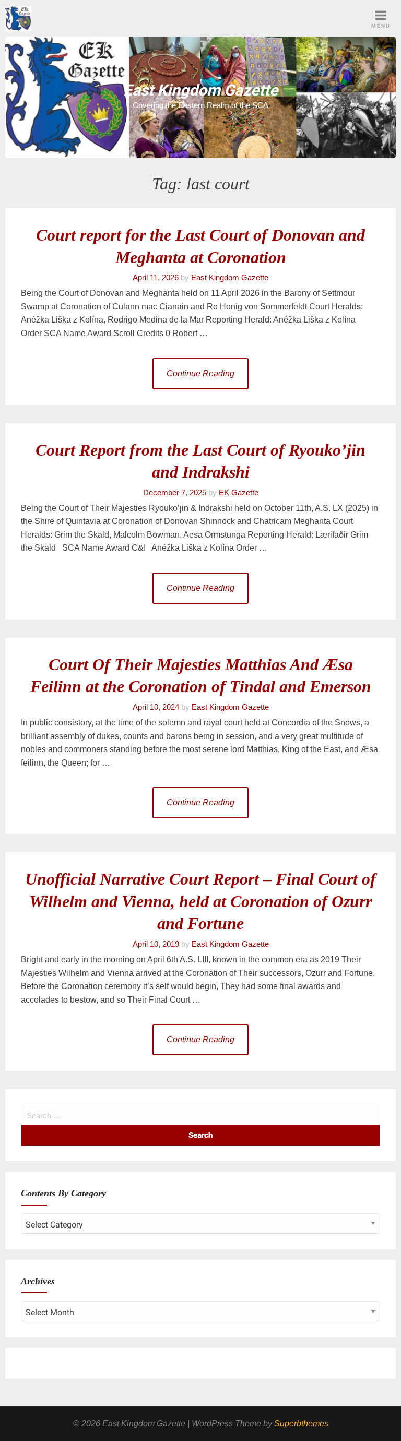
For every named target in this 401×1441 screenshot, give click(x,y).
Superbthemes (301, 1423)
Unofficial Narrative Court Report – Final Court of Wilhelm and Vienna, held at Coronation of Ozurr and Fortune (200, 901)
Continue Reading (200, 373)
